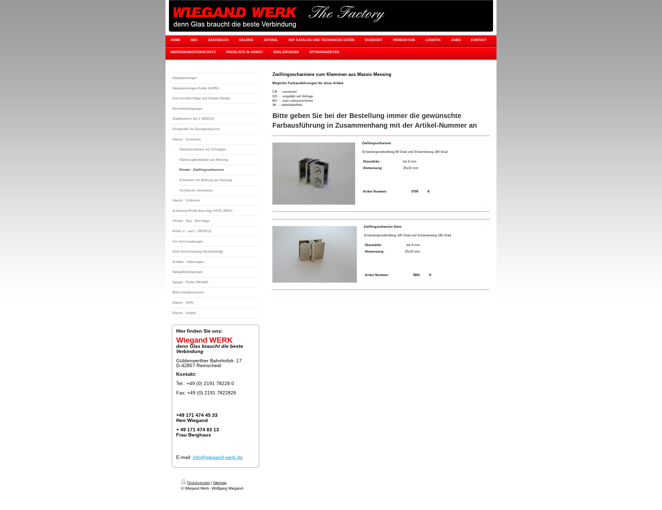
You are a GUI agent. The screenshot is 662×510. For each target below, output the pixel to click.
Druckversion (198, 483)
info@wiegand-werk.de (218, 457)
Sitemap (220, 483)
